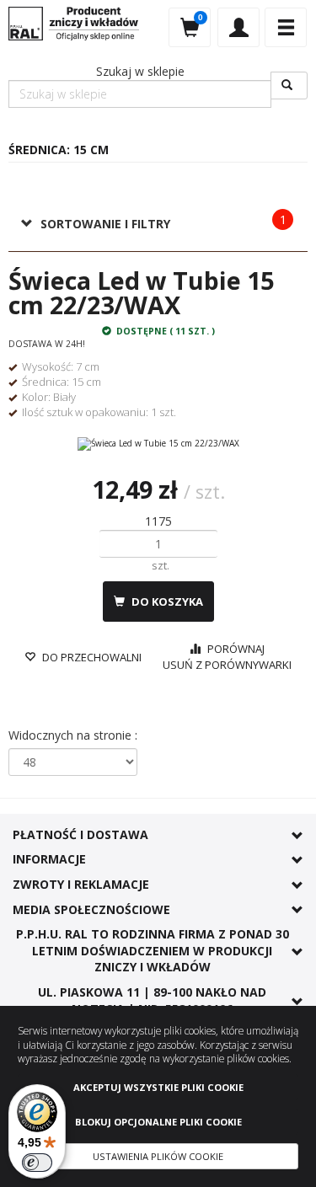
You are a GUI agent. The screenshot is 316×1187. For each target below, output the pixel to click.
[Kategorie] (286, 27)
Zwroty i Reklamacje (81, 884)
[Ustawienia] (238, 27)
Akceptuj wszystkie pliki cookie (158, 1087)
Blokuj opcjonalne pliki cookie (158, 1121)
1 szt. (163, 412)
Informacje (49, 859)
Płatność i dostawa (80, 834)
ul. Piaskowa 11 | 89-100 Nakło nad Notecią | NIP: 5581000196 (152, 1000)
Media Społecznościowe (91, 909)
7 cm (87, 366)
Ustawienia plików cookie (158, 1156)
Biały (64, 396)
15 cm (86, 381)
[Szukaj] (289, 85)
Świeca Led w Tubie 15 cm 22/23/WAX (141, 292)
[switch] (37, 1162)
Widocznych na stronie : (72, 735)
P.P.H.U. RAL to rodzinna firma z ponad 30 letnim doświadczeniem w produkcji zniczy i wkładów (152, 950)
